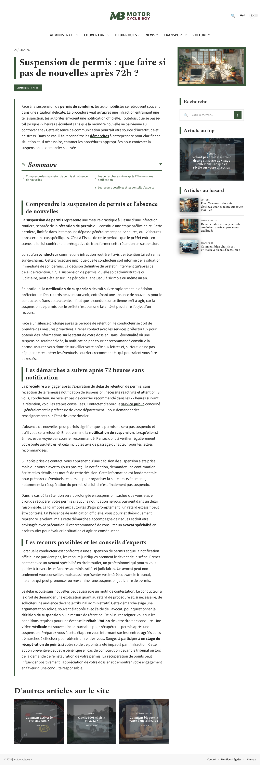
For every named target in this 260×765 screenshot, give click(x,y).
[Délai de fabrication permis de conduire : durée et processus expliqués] (189, 226)
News (39, 713)
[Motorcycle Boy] (130, 15)
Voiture (211, 154)
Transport (207, 243)
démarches (99, 136)
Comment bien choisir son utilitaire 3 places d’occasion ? (220, 248)
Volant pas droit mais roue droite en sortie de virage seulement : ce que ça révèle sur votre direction (211, 162)
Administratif (28, 88)
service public (132, 404)
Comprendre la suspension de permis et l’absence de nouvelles (57, 178)
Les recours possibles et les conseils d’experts (126, 187)
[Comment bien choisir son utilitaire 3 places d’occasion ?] (189, 247)
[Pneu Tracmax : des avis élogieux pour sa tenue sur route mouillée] (189, 205)
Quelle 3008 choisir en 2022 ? (91, 719)
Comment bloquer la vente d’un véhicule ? (143, 719)
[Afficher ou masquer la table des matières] (109, 164)
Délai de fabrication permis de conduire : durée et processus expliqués (220, 227)
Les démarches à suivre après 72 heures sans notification (125, 178)
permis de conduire (76, 106)
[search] (233, 15)
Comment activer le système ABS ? (39, 719)
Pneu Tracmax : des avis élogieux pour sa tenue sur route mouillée (222, 206)
